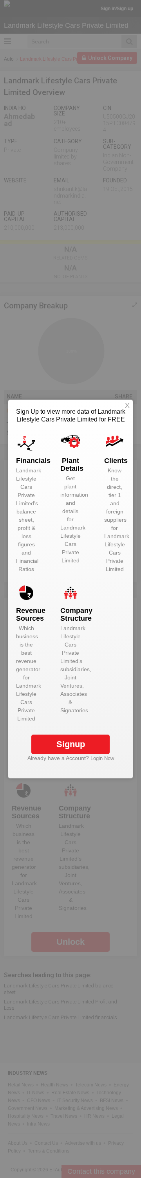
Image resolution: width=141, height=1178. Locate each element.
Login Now (102, 758)
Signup (70, 744)
